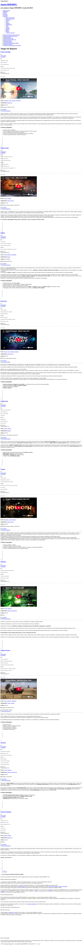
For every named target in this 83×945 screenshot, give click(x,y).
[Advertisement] (39, 927)
